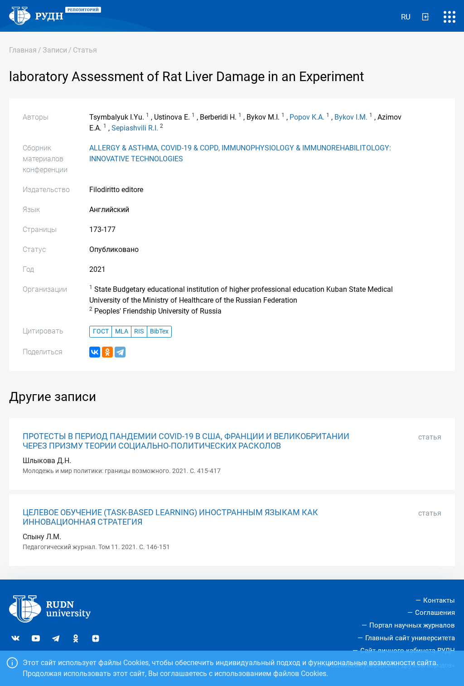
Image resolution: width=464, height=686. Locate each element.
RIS (139, 331)
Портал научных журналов (412, 625)
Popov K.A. (307, 117)
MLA (121, 331)
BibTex (159, 331)
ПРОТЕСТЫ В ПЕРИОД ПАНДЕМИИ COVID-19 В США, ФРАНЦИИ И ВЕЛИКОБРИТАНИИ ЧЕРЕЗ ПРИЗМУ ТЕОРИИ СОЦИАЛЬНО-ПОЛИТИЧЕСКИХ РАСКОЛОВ (186, 441)
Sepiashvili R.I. (134, 128)
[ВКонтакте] (94, 352)
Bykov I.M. (350, 117)
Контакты (439, 600)
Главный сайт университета (410, 638)
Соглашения (435, 613)
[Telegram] (120, 352)
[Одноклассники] (107, 352)
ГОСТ (101, 331)
